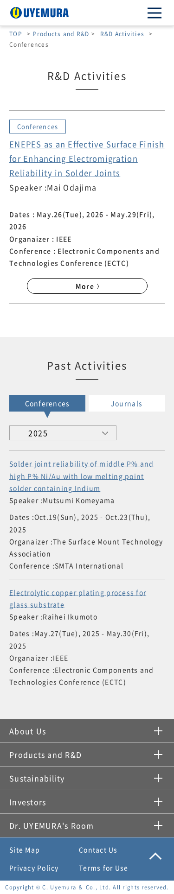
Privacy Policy (34, 867)
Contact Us (98, 849)
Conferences (47, 403)
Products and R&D (61, 34)
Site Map (24, 849)
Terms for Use (103, 867)
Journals (126, 403)
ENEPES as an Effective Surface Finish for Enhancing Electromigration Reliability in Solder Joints (87, 158)
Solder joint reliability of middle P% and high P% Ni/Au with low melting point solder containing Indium (81, 476)
